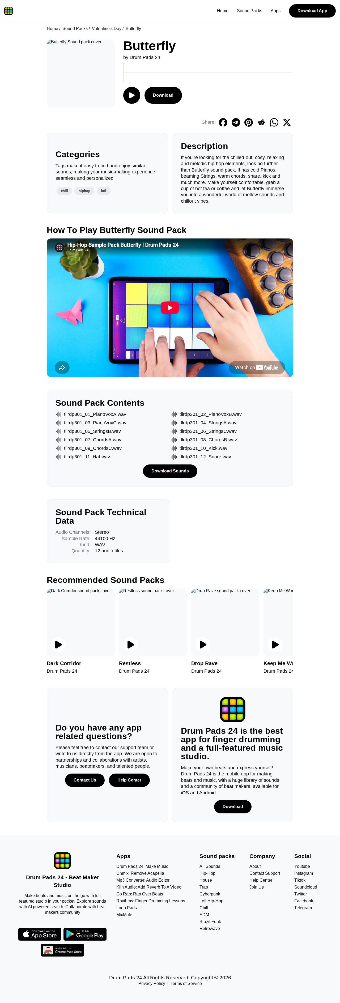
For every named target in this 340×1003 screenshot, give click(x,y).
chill (64, 191)
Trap (203, 887)
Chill (203, 908)
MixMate (124, 914)
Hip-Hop (207, 873)
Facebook (303, 901)
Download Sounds (170, 471)
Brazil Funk (210, 921)
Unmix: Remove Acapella (140, 873)
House (205, 880)
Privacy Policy (151, 983)
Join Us (256, 887)
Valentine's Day (106, 28)
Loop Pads (126, 908)
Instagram (303, 873)
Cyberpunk (209, 894)
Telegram (303, 908)
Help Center (129, 780)
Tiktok (299, 880)
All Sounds (209, 866)
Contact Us (85, 780)
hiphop (84, 191)
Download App (312, 10)
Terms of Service (186, 983)
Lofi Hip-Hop (211, 901)
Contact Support (264, 873)
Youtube (302, 866)
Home (222, 10)
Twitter (300, 894)
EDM (204, 914)
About (255, 866)
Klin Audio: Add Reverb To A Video (148, 887)
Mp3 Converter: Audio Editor (142, 880)
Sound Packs (249, 10)
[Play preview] (58, 644)
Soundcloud (305, 887)
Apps (275, 10)
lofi (103, 191)
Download (163, 95)
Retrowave (209, 928)
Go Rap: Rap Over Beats (139, 894)
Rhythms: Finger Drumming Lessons (150, 901)
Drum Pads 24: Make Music (142, 866)
